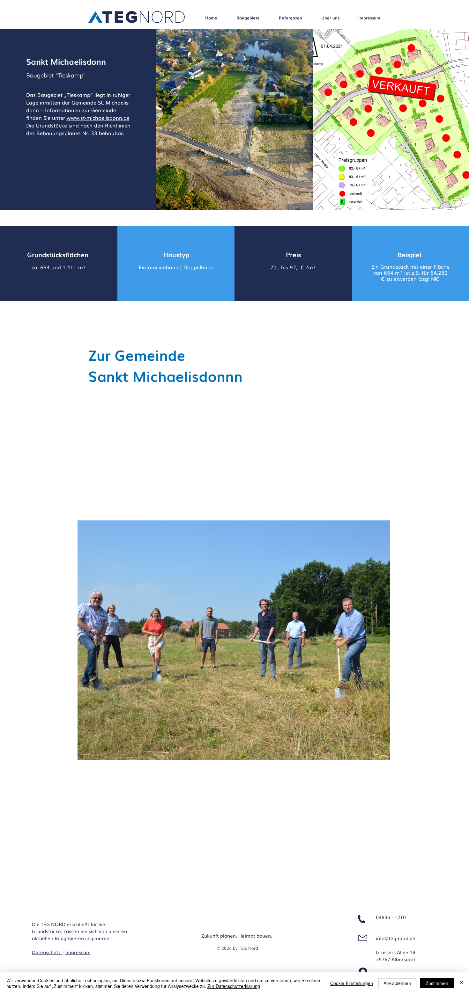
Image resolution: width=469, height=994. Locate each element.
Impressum (78, 951)
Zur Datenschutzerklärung (233, 986)
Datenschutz (47, 951)
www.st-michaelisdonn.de (98, 117)
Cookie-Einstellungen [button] (351, 983)
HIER (269, 480)
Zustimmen (437, 983)
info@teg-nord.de (395, 937)
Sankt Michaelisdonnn (165, 375)
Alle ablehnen (397, 983)
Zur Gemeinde (136, 354)
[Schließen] (461, 983)
